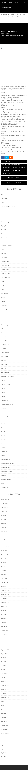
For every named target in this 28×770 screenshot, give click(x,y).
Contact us (6, 7)
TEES (23, 2)
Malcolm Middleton (5, 340)
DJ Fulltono (21, 166)
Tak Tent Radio (19, 35)
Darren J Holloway (5, 273)
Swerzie (5, 173)
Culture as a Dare (5, 265)
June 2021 (3, 709)
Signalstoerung (4, 443)
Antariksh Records (5, 214)
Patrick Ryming (4, 364)
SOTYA (3, 455)
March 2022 (4, 673)
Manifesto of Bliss (5, 344)
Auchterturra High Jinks (6, 222)
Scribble (3, 427)
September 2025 (5, 507)
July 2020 (3, 753)
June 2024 (3, 566)
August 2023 (4, 606)
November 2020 (5, 737)
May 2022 (3, 665)
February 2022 (4, 677)
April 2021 (3, 717)
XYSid (9, 173)
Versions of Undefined (6, 479)
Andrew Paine (4, 210)
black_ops (3, 241)
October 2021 (4, 693)
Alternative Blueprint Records (8, 206)
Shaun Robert (4, 431)
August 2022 (4, 653)
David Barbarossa (5, 277)
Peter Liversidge (5, 372)
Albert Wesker (11, 164)
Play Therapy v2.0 (5, 384)
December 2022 (5, 638)
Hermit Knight (4, 309)
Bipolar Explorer (5, 237)
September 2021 (5, 697)
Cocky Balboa (6, 166)
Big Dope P (19, 164)
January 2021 (4, 729)
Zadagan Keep (4, 487)
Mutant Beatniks (5, 352)
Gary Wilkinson (4, 293)
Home (4, 2)
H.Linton (3, 301)
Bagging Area (4, 225)
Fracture (5, 169)
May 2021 (3, 713)
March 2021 (4, 721)
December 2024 (5, 543)
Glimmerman (12, 169)
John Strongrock (7, 170)
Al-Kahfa (3, 202)
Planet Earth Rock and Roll (7, 376)
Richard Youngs (5, 416)
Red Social (3, 408)
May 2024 (3, 570)
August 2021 (4, 701)
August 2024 (4, 558)
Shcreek (3, 435)
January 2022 (4, 681)
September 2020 (5, 745)
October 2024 (4, 551)
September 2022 (5, 650)
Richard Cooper (4, 412)
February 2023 (4, 630)
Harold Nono (4, 305)
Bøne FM (10, 161)
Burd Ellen (3, 253)
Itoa (24, 169)
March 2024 (4, 578)
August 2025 (4, 511)
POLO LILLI (12, 172)
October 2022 (4, 646)
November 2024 (5, 547)
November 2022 (5, 642)
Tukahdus (3, 475)
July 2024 (3, 562)
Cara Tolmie (4, 257)
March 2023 (4, 626)
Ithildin (2, 313)
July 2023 (3, 610)
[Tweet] (7, 157)
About (10, 2)
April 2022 (3, 669)
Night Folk (3, 360)
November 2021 (5, 689)
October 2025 (4, 503)
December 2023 (5, 590)
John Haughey (4, 325)
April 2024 (3, 574)
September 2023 (5, 602)
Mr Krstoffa (3, 348)
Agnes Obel (4, 198)
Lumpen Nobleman (5, 336)
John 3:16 (3, 321)
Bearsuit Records (5, 229)
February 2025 (4, 535)
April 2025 (3, 527)
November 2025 (5, 499)
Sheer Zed (3, 439)
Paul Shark (3, 368)
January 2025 (4, 539)
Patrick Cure (6, 172)
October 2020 (4, 741)
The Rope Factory (5, 467)
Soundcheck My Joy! (6, 459)
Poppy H (3, 396)
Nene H (15, 170)
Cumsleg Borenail (5, 269)
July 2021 (3, 705)
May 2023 (3, 618)
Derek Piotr (3, 281)
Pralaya (18, 172)
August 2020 (4, 749)
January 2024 (4, 586)
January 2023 (4, 634)
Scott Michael (4, 424)
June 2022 (3, 661)
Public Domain (4, 400)
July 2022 (3, 657)
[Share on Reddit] (11, 157)
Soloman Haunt (4, 451)
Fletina (2, 285)
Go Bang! (3, 297)
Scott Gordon (4, 420)
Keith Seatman (4, 328)
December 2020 (5, 733)
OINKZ (19, 170)
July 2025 (3, 515)
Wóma (2, 483)
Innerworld (19, 169)
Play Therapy (4, 380)
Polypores (3, 392)
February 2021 (4, 725)
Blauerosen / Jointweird (6, 245)
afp (2, 194)
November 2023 (5, 594)
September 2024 (5, 554)
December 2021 (5, 685)
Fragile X (3, 289)
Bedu (2, 233)
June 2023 (3, 614)
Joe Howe (3, 317)
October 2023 (4, 598)
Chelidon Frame (5, 261)
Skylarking (3, 447)
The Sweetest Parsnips (6, 471)
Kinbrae (3, 332)
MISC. (17, 2)
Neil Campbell (4, 356)
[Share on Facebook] (3, 157)
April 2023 (3, 622)
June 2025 (3, 519)
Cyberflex (14, 166)
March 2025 (4, 531)
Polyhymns (3, 388)
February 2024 (4, 582)
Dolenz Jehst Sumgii (18, 167)
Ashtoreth (3, 218)
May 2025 (3, 523)
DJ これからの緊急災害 (7, 167)
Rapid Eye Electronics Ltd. (7, 404)
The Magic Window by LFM (7, 463)
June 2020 (3, 756)
